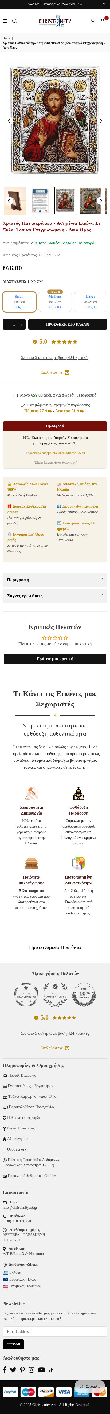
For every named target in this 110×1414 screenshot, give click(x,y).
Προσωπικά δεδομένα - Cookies (32, 1176)
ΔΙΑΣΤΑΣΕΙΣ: (23, 282)
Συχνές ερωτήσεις (24, 595)
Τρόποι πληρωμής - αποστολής (32, 1097)
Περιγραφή (18, 579)
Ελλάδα (15, 1272)
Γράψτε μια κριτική (55, 659)
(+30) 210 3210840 (17, 1221)
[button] (102, 21)
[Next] (101, 121)
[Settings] (93, 21)
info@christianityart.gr (20, 1208)
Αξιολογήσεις (17, 1139)
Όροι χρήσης (17, 1149)
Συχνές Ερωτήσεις (21, 1128)
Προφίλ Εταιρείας (22, 1075)
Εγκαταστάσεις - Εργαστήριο (30, 1086)
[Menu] (5, 20)
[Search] (14, 20)
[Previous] (9, 121)
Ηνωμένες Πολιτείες (25, 1286)
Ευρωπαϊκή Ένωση (23, 1279)
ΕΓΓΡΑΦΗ (13, 1344)
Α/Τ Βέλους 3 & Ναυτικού (23, 1254)
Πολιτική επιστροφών (23, 1118)
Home (6, 38)
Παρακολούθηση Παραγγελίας (32, 1107)
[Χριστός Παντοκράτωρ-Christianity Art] (15, 201)
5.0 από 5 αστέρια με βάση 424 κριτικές (55, 357)
